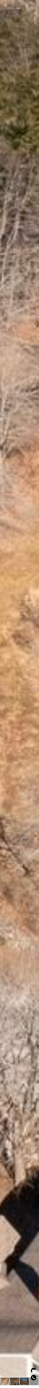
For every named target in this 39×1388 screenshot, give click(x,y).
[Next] (34, 688)
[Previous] (5, 688)
